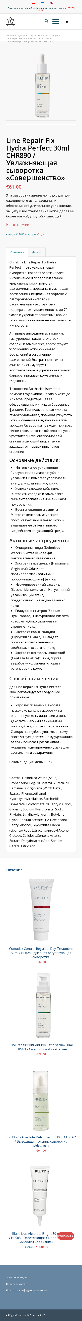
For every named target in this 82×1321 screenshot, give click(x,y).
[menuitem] (44, 21)
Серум (40, 234)
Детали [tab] (37, 252)
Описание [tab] (17, 252)
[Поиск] (44, 21)
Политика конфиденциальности (26, 1290)
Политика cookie (16, 1284)
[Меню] (53, 21)
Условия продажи (17, 1277)
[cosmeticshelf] (10, 21)
